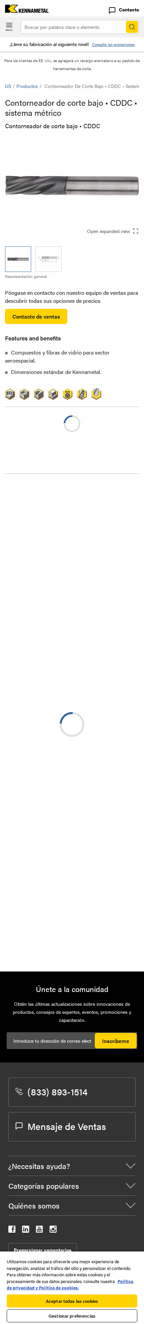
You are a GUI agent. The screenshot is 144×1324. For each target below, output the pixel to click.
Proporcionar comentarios (42, 1249)
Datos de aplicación (41, 507)
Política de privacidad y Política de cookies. (70, 1284)
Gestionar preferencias (72, 1316)
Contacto (129, 9)
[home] (24, 10)
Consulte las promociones (113, 44)
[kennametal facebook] (11, 1230)
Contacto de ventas (36, 316)
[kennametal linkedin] (25, 1230)
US (8, 86)
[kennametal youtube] (39, 1230)
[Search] (132, 27)
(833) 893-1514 (57, 1091)
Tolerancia (30, 499)
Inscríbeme (115, 1041)
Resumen (29, 491)
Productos (27, 86)
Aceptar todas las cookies (72, 1301)
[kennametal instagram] (53, 1230)
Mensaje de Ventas (66, 1126)
